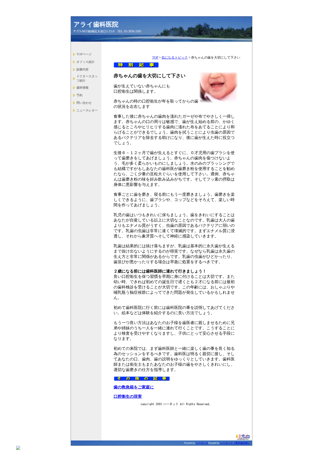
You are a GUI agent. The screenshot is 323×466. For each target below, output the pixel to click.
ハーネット (202, 443)
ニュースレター (87, 110)
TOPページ (84, 54)
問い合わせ (84, 103)
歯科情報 (82, 87)
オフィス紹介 (85, 62)
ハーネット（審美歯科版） (235, 443)
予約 (79, 95)
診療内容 (82, 69)
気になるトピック (175, 57)
